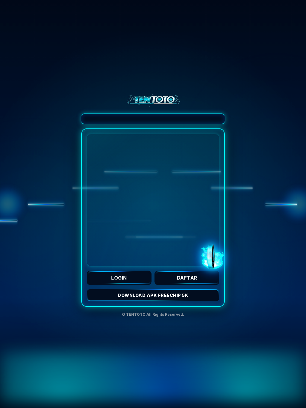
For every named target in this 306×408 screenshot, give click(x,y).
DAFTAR (187, 278)
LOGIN (119, 278)
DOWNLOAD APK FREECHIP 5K (153, 295)
